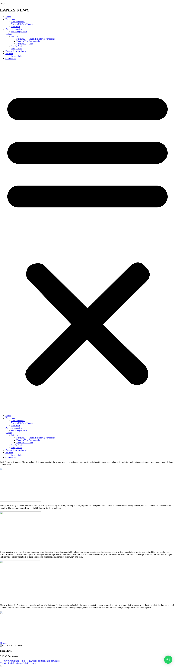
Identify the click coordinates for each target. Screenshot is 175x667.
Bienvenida (10, 19)
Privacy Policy (17, 56)
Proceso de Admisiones (15, 51)
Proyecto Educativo (13, 29)
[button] (87, 237)
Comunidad (10, 58)
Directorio (15, 26)
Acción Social (17, 46)
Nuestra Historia (18, 21)
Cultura (8, 34)
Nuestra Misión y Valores (22, 24)
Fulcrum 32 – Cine (24, 44)
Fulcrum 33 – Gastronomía (28, 41)
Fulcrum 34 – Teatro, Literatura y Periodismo (35, 39)
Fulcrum (14, 36)
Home (8, 17)
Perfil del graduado (19, 31)
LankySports (16, 48)
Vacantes (9, 53)
